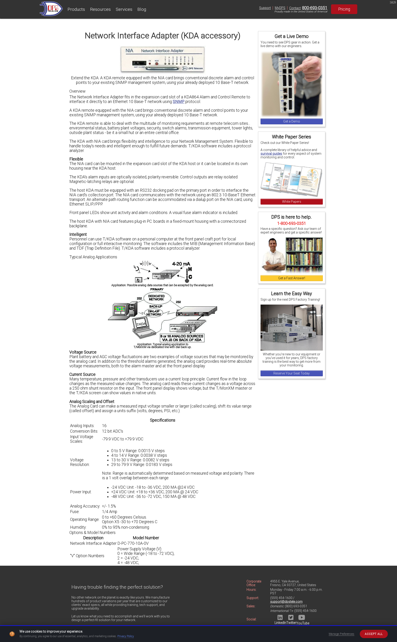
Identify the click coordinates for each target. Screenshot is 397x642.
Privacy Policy (125, 636)
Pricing (344, 9)
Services (124, 9)
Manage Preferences (341, 634)
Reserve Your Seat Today (291, 373)
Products (76, 9)
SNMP (178, 101)
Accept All (374, 634)
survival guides (271, 153)
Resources (100, 9)
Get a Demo (291, 121)
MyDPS (280, 8)
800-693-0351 (314, 8)
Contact (295, 8)
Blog (141, 9)
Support (265, 8)
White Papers (291, 201)
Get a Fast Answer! (291, 278)
